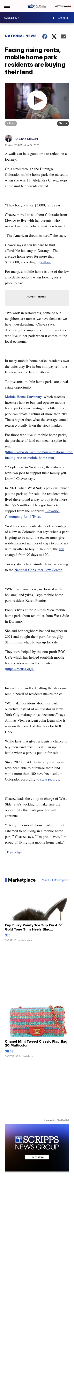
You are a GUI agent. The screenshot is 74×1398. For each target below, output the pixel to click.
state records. (50, 779)
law (61, 548)
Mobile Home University (23, 396)
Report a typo (14, 852)
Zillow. (45, 261)
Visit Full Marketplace (55, 880)
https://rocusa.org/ (19, 668)
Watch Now (62, 6)
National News (21, 36)
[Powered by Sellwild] (63, 1120)
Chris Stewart (28, 139)
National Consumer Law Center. (38, 569)
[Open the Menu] (7, 6)
